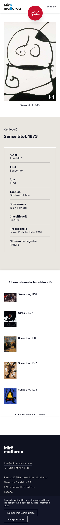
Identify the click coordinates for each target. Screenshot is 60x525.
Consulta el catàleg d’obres (30, 414)
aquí (6, 505)
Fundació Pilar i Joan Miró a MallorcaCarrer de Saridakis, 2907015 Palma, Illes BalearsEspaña (26, 484)
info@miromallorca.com (18, 463)
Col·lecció (10, 129)
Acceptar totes (15, 519)
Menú (50, 6)
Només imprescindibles (21, 512)
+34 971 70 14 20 (19, 467)
